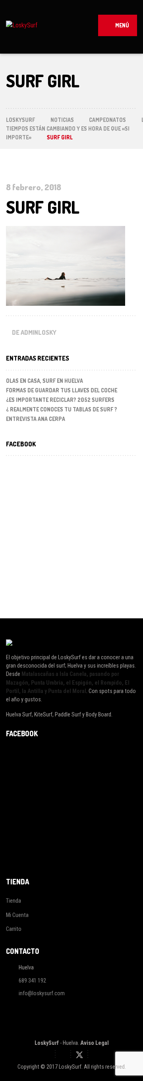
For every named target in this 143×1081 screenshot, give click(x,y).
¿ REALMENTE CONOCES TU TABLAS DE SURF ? (61, 409)
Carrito (13, 929)
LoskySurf (47, 1043)
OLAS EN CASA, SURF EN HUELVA (44, 380)
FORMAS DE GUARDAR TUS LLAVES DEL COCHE (61, 390)
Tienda (13, 901)
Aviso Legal (94, 1043)
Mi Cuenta (17, 915)
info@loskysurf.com (42, 993)
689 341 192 (32, 980)
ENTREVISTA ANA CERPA (35, 418)
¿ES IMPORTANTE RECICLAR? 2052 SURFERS (60, 399)
